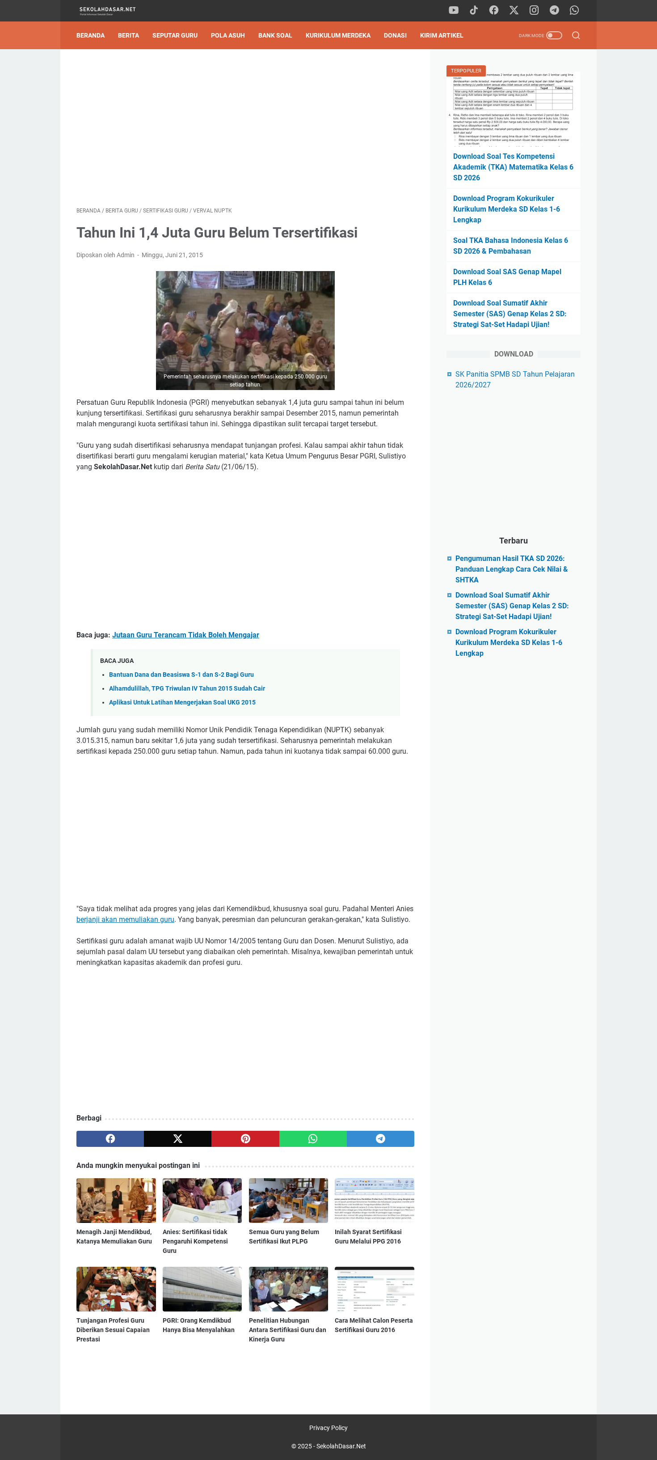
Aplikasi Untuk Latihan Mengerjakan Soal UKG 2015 (182, 702)
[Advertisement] (245, 128)
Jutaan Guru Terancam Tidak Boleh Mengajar (185, 635)
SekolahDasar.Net (341, 1446)
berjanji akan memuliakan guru (125, 919)
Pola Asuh (228, 35)
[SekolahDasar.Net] (115, 11)
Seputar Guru (175, 35)
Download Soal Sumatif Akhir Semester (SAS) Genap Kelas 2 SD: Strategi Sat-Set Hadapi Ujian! (510, 314)
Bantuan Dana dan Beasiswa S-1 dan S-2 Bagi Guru (181, 675)
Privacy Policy (328, 1427)
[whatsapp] (574, 10)
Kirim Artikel (441, 35)
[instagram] (534, 10)
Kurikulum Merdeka (338, 35)
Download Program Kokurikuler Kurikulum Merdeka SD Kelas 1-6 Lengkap (506, 209)
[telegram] (554, 10)
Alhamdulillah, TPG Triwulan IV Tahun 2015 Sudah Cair (187, 688)
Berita (128, 35)
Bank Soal (275, 35)
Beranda (90, 35)
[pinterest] (245, 1139)
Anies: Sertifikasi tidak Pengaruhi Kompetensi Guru (195, 1241)
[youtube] (453, 10)
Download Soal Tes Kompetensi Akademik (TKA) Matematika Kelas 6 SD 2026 (513, 167)
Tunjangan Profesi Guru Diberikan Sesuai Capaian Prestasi (113, 1330)
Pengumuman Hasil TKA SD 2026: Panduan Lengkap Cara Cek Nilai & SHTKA (511, 569)
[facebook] (494, 10)
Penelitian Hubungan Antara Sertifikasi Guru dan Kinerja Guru (287, 1330)
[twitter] (514, 10)
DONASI (395, 35)
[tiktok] (473, 10)
